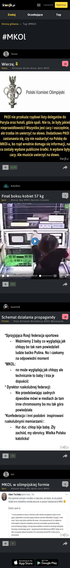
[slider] (19, 275)
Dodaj (12, 14)
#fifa (28, 488)
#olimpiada (17, 68)
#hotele (26, 68)
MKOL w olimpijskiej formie (25, 484)
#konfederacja (37, 321)
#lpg (21, 200)
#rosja (16, 321)
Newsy (4, 68)
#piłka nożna (37, 488)
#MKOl (46, 68)
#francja (14, 200)
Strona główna (10, 23)
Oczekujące (35, 14)
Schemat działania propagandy (28, 317)
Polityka (5, 321)
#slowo (34, 68)
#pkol (40, 68)
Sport (4, 200)
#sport (22, 488)
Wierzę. (8, 64)
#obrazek (15, 488)
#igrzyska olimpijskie (40, 200)
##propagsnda (57, 321)
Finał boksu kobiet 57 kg (23, 196)
